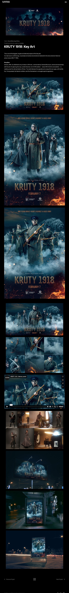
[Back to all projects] (34, 579)
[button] (66, 2)
